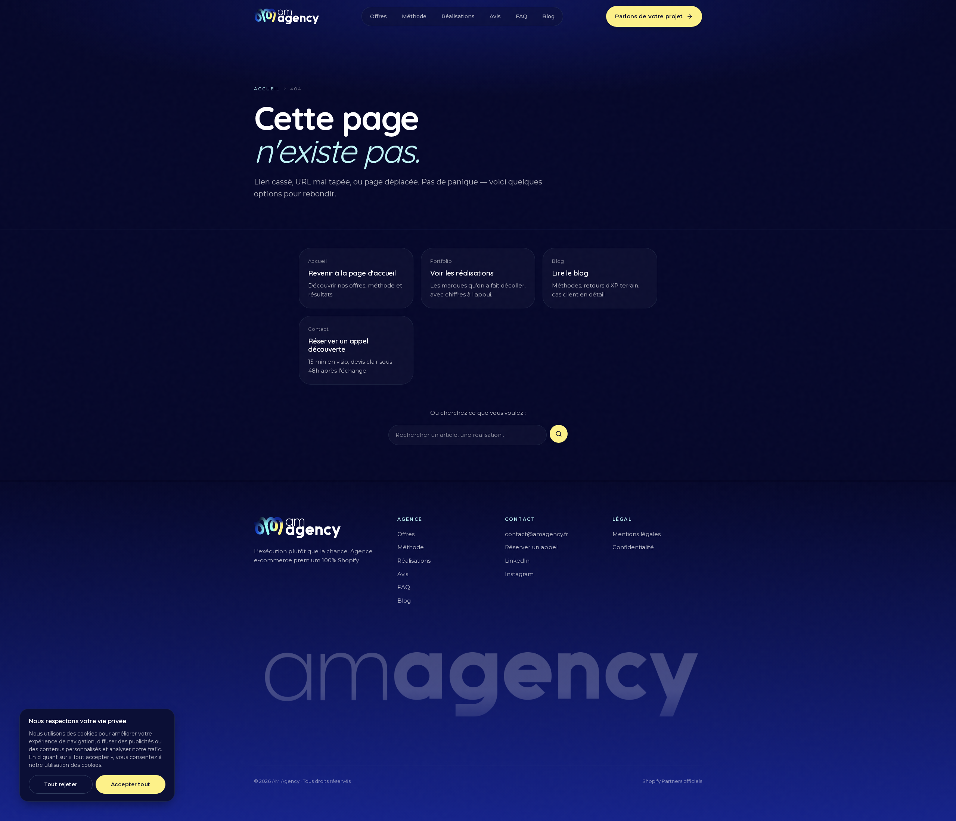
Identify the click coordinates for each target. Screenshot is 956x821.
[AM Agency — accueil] (286, 16)
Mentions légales (636, 534)
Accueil (267, 88)
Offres (378, 16)
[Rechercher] (559, 434)
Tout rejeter (60, 784)
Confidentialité (633, 547)
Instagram (519, 574)
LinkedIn (517, 560)
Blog (548, 16)
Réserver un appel (531, 547)
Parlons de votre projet (649, 16)
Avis (495, 16)
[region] (97, 755)
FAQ (521, 16)
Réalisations (458, 16)
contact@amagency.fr (536, 534)
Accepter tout (130, 784)
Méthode (414, 16)
